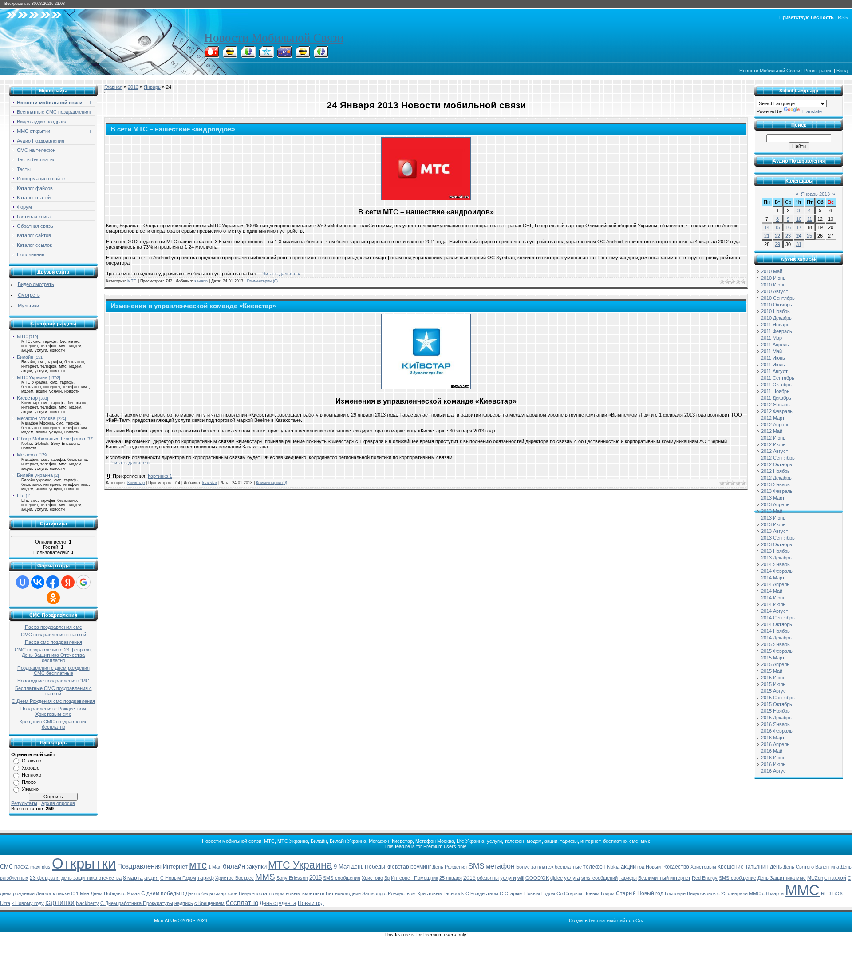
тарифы (628, 878)
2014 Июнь (773, 597)
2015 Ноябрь (775, 711)
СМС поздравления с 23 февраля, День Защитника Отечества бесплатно (53, 655)
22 (777, 235)
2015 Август (774, 691)
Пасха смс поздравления (53, 642)
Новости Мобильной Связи (273, 37)
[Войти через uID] (22, 582)
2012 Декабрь (776, 477)
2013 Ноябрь (775, 551)
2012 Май (771, 431)
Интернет (175, 866)
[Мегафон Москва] (320, 55)
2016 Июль (773, 764)
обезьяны (488, 878)
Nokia (613, 866)
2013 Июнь (773, 517)
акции (628, 866)
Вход (842, 70)
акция (151, 878)
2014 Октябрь (776, 624)
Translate (811, 111)
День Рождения (449, 866)
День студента (278, 903)
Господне (675, 893)
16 (788, 227)
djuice (556, 878)
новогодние (348, 893)
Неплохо (31, 775)
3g (387, 878)
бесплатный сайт (608, 920)
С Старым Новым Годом (527, 893)
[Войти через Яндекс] (68, 582)
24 (798, 235)
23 (788, 235)
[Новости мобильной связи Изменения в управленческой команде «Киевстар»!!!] (426, 351)
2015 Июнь (773, 677)
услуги (508, 878)
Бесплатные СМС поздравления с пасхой (53, 691)
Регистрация (818, 70)
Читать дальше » (281, 273)
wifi (520, 878)
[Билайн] (229, 55)
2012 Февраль (777, 411)
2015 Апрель (775, 664)
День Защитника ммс (781, 878)
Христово (372, 878)
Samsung (372, 893)
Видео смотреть (36, 284)
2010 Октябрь (776, 304)
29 (777, 244)
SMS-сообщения (341, 878)
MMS (265, 876)
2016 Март (773, 737)
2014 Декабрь (776, 637)
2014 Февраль (777, 571)
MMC (755, 893)
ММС (802, 890)
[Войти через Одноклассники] (53, 597)
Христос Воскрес (234, 878)
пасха (21, 867)
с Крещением (209, 903)
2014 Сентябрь (778, 617)
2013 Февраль (777, 491)
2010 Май (771, 271)
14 (766, 227)
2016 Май (771, 751)
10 (798, 219)
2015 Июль (773, 684)
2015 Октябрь (776, 704)
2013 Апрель (775, 504)
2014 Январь (775, 564)
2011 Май (771, 351)
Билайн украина (35, 475)
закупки (256, 866)
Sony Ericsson (292, 878)
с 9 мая (131, 893)
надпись (183, 903)
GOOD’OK (537, 878)
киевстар (398, 867)
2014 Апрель (775, 584)
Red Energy (705, 878)
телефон (594, 867)
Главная (113, 87)
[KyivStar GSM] (266, 55)
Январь (152, 87)
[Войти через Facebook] (52, 582)
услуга (572, 878)
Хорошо (30, 767)
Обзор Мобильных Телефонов (51, 438)
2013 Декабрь (776, 557)
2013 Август (774, 531)
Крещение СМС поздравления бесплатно (53, 724)
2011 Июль (773, 364)
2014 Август (774, 611)
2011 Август (774, 371)
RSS (843, 17)
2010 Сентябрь (778, 298)
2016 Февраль (777, 731)
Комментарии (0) (262, 281)
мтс (198, 865)
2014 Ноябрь (775, 631)
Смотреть (29, 295)
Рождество (675, 867)
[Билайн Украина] (302, 55)
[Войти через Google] (83, 582)
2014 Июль (773, 604)
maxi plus (40, 866)
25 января (450, 878)
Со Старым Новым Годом (585, 893)
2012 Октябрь (776, 464)
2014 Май (771, 591)
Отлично (31, 760)
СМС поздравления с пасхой (53, 634)
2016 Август (774, 771)
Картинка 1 (160, 476)
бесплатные (568, 866)
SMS (476, 865)
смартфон (225, 893)
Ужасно (30, 789)
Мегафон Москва (36, 418)
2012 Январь (775, 404)
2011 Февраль (776, 331)
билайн (234, 866)
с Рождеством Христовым (413, 893)
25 (809, 235)
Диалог (43, 893)
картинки (60, 902)
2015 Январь (775, 644)
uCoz (638, 920)
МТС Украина (32, 377)
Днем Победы (106, 893)
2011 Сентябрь (777, 378)
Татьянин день (763, 867)
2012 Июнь (773, 437)
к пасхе (61, 893)
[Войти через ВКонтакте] (37, 582)
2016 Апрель (775, 744)
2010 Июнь (773, 278)
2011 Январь (775, 324)
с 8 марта (773, 893)
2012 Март (773, 418)
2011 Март (772, 338)
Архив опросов (58, 803)
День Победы (368, 867)
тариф (205, 878)
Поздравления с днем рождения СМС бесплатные (53, 670)
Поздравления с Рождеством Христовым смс (53, 711)
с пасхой (835, 878)
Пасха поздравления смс (53, 627)
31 (798, 244)
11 (809, 219)
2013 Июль (773, 524)
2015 (315, 877)
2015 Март (773, 657)
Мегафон (27, 454)
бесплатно (242, 902)
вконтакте (313, 893)
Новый (653, 866)
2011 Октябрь (776, 384)
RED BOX (832, 893)
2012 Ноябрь (775, 471)
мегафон (500, 866)
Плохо (29, 782)
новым (293, 893)
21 (766, 235)
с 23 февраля (732, 893)
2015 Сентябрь (778, 697)
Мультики (28, 305)
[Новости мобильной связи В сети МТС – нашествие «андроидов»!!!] (426, 168)
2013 (133, 87)
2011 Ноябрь (775, 391)
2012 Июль (773, 444)
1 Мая (214, 866)
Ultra (5, 903)
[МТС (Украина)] (284, 55)
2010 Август (774, 291)
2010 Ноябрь (775, 311)
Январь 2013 (815, 194)
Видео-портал (254, 893)
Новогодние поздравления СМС (53, 680)
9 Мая (342, 866)
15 (777, 227)
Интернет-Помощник (414, 878)
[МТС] (211, 55)
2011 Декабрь (776, 398)
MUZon (815, 878)
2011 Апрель (775, 344)
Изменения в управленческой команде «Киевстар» (193, 305)
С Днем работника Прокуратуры (136, 903)
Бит (330, 893)
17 (798, 227)
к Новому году (28, 903)
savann (201, 281)
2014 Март (773, 577)
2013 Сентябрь (778, 537)
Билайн (25, 357)
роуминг (420, 867)
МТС (22, 336)
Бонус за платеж (534, 866)
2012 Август (774, 451)
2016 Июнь (773, 757)
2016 (469, 878)
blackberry (87, 903)
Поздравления (139, 866)
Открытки (84, 863)
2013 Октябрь (776, 544)
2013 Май (771, 511)
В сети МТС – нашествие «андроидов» (172, 129)
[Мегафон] (248, 55)
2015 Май (771, 671)
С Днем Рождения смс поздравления (53, 701)
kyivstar (209, 482)
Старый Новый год (639, 893)
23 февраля (45, 878)
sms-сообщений (599, 878)
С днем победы (160, 893)
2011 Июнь (773, 358)
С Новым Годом (178, 878)
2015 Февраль (777, 651)
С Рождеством (481, 893)
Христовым (703, 866)
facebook (454, 893)
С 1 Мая (80, 893)
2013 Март (773, 497)
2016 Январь (775, 724)
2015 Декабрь (776, 717)
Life (20, 495)
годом (277, 893)
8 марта (133, 878)
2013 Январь (775, 484)
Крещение (731, 867)
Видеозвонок (701, 893)
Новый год (311, 903)
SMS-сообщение (737, 878)
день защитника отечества (91, 878)
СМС (6, 866)
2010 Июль (773, 284)
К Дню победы (197, 893)
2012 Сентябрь (778, 457)
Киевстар (27, 398)
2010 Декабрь (776, 318)
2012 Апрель (775, 424)
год (640, 866)
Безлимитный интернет (664, 878)
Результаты (24, 803)
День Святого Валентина (811, 866)
